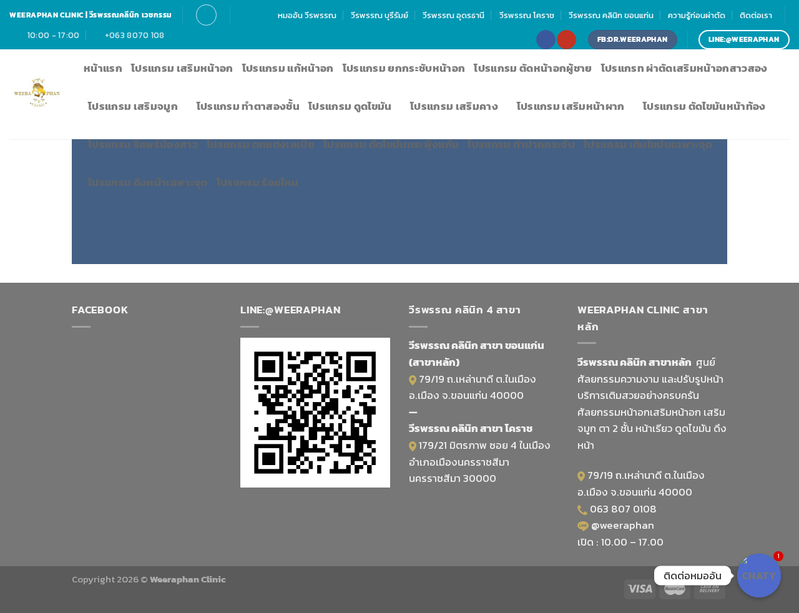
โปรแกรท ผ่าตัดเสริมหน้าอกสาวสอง (684, 68)
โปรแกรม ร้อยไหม (258, 182)
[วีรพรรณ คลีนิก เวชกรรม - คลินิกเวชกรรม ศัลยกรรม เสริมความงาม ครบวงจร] (37, 94)
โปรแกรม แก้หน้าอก (288, 68)
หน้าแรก (103, 68)
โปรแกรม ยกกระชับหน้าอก (404, 68)
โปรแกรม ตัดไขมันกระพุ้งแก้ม (391, 144)
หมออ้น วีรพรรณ (307, 15)
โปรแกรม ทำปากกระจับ (521, 144)
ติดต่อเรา (756, 15)
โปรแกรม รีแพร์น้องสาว (143, 144)
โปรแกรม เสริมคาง (454, 106)
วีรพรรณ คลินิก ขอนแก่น (611, 15)
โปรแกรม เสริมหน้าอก (182, 68)
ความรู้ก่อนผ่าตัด (696, 15)
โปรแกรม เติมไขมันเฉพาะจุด (648, 144)
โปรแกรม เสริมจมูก (133, 106)
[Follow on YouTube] (566, 39)
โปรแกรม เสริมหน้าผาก (571, 106)
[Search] (206, 14)
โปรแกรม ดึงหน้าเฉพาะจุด (148, 182)
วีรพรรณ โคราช (526, 15)
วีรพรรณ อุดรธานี (453, 15)
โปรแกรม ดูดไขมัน (350, 106)
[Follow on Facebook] (545, 39)
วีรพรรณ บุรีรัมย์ (379, 15)
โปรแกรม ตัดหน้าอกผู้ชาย (533, 68)
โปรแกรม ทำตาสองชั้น (248, 106)
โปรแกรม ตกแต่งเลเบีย (261, 144)
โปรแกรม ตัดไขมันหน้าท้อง (704, 106)
